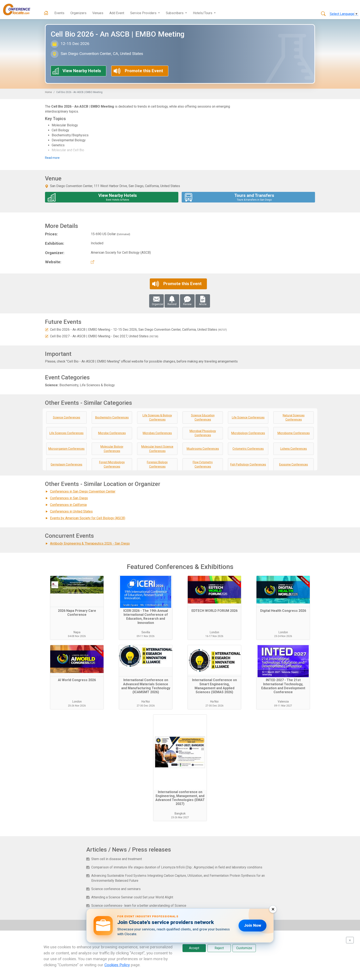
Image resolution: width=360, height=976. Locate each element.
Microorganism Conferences (66, 448)
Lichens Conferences (293, 448)
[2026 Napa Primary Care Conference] (77, 591)
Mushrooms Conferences (203, 448)
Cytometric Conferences (248, 448)
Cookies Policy (117, 964)
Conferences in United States (71, 511)
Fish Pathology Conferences (248, 464)
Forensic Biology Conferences (157, 464)
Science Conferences (66, 417)
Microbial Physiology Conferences (203, 433)
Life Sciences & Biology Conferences (157, 417)
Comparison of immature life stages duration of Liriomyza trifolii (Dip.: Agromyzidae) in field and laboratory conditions (176, 867)
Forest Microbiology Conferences (112, 464)
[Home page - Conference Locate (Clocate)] (46, 13)
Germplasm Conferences (66, 464)
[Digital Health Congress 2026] (283, 591)
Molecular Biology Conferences (111, 449)
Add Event (116, 13)
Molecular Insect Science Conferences (157, 449)
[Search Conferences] (323, 13)
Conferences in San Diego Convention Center (82, 491)
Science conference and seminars (116, 889)
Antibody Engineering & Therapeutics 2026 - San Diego (90, 543)
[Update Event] (46, 330)
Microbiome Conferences (294, 433)
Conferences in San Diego (69, 498)
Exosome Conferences (293, 464)
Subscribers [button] (175, 13)
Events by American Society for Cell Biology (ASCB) (87, 518)
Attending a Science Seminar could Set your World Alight (132, 897)
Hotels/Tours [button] (203, 13)
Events (59, 13)
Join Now (252, 925)
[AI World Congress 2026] (77, 660)
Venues (97, 13)
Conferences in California (68, 505)
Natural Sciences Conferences (294, 417)
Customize (244, 948)
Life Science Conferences (248, 417)
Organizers (78, 13)
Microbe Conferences (112, 433)
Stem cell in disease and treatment (116, 859)
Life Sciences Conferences (66, 433)
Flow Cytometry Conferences (203, 464)
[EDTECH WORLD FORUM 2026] (214, 591)
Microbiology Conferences (248, 433)
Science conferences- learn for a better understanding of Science (138, 906)
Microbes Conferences (157, 433)
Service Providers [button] (143, 13)
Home (48, 92)
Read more (52, 157)
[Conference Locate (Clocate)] (19, 9)
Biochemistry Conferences (112, 417)
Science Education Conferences (203, 417)
